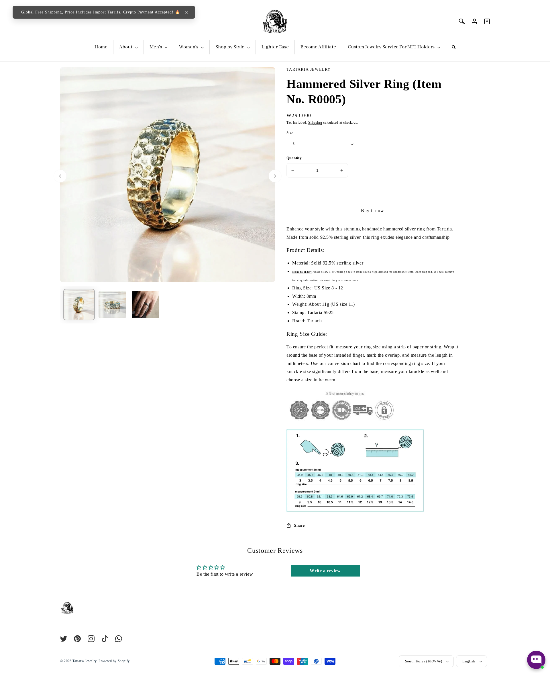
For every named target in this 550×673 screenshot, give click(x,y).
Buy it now (372, 210)
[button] (186, 12)
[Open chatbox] (536, 660)
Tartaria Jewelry (84, 661)
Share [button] (299, 525)
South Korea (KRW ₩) (423, 661)
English (468, 661)
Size (290, 133)
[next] (275, 176)
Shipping (315, 123)
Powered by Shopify (114, 661)
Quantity (294, 158)
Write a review (325, 570)
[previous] (60, 176)
